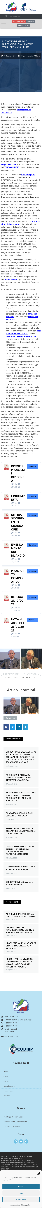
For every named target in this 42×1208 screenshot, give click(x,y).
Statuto (6, 1081)
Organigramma (9, 1086)
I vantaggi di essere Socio (13, 1117)
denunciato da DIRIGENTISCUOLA (21, 336)
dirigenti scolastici (27, 56)
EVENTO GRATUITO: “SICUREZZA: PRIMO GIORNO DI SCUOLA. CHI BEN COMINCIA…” (20, 930)
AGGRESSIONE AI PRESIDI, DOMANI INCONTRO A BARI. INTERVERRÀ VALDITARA (18, 777)
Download (32, 467)
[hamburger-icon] (3, 21)
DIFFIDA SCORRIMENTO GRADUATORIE (18, 522)
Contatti (7, 1096)
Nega (21, 1193)
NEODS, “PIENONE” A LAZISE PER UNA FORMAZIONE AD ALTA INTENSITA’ (21, 946)
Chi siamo (7, 1076)
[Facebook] (16, 1141)
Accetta (21, 1186)
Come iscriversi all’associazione (15, 1122)
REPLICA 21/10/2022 (17, 600)
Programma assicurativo (13, 1126)
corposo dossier (8, 164)
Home (6, 1072)
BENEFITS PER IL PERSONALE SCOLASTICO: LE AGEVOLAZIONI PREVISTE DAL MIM (20, 831)
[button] (38, 1173)
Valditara (37, 56)
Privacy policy (15, 1205)
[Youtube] (21, 1141)
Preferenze (21, 1199)
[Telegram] (26, 1141)
